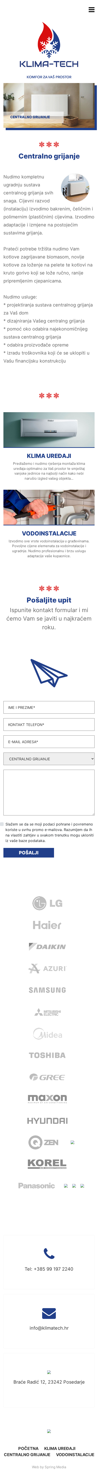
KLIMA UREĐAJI (59, 1448)
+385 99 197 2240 (53, 1269)
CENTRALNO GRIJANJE (27, 1454)
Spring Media (55, 1467)
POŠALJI (29, 852)
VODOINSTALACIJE (75, 1454)
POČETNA (28, 1448)
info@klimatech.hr (49, 1328)
